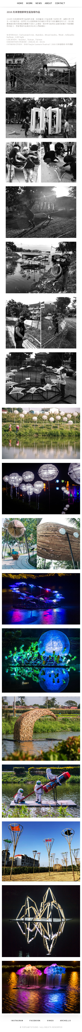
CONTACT (60, 3)
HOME (20, 3)
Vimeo (50, 1020)
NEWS (38, 3)
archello (65, 1020)
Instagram (17, 1020)
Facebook (35, 1020)
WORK (29, 3)
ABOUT (48, 3)
